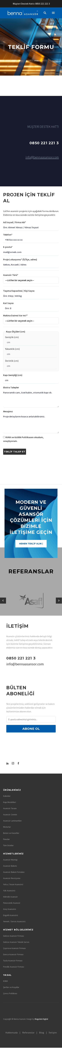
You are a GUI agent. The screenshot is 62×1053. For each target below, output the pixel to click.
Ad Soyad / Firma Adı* (14, 222)
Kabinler (7, 796)
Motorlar (7, 827)
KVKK (5, 981)
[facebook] (18, 763)
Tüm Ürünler (8, 845)
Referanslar (28, 1032)
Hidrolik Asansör (10, 896)
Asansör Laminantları (12, 820)
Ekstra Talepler (11, 387)
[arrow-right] (59, 601)
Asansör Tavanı (10, 808)
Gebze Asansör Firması (13, 936)
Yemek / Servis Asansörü (14, 921)
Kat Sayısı (8, 303)
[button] (45, 13)
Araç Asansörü (9, 909)
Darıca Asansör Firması (13, 954)
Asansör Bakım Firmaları (14, 872)
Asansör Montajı (10, 859)
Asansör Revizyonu (11, 878)
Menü (53, 13)
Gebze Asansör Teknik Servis (16, 942)
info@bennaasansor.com (42, 157)
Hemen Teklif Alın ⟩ (31, 543)
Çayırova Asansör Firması (14, 948)
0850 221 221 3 (42, 3)
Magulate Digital (41, 1019)
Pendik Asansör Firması (13, 966)
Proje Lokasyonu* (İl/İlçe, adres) (20, 259)
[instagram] (13, 763)
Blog (41, 1032)
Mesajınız (8, 411)
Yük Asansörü (9, 890)
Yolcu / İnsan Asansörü (13, 884)
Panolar (6, 839)
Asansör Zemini (10, 814)
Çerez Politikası (10, 993)
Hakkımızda (11, 1032)
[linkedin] (7, 763)
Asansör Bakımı (10, 866)
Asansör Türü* (10, 274)
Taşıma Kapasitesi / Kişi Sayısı (18, 290)
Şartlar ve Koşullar (11, 987)
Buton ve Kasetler (11, 833)
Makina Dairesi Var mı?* (15, 315)
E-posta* (7, 246)
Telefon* (7, 234)
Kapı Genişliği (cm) (12, 375)
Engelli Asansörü (10, 915)
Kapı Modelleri (9, 802)
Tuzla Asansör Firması (12, 960)
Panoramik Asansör (11, 903)
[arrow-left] (3, 601)
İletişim (53, 1032)
